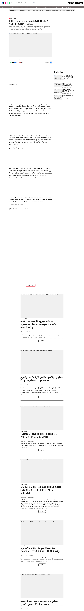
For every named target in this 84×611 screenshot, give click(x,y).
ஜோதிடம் (41, 7)
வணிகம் (52, 7)
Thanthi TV (23, 3)
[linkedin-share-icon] (17, 63)
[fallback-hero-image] (58, 77)
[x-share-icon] (13, 63)
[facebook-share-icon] (15, 63)
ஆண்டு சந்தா (69, 7)
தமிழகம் (14, 7)
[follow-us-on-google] (51, 62)
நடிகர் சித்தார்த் (33, 208)
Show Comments (31, 285)
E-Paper (12, 3)
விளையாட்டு (34, 7)
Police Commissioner (14, 208)
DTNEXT (18, 3)
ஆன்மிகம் (47, 7)
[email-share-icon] (20, 63)
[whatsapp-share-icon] (10, 63)
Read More (42, 340)
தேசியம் (19, 7)
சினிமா (28, 7)
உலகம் (24, 7)
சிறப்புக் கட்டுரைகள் (60, 7)
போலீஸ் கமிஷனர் (24, 208)
